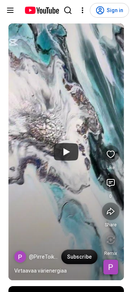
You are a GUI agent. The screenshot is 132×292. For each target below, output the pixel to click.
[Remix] (111, 240)
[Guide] (10, 10)
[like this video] (111, 154)
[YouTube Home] (41, 10)
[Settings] (82, 10)
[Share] (111, 211)
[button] (20, 257)
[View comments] (111, 182)
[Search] (67, 10)
